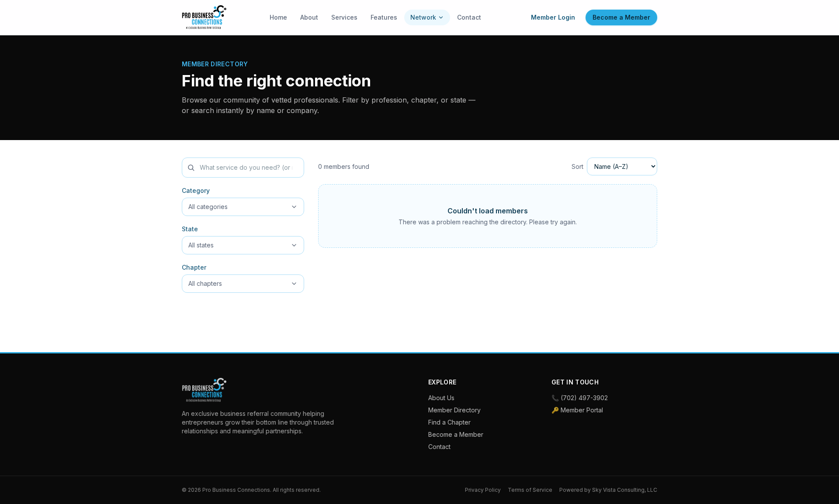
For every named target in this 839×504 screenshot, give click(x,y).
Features (384, 17)
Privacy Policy (483, 490)
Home (278, 17)
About (309, 17)
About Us (441, 397)
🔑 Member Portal (577, 410)
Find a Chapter (449, 422)
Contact (469, 17)
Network (423, 17)
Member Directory (454, 410)
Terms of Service (530, 490)
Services (344, 17)
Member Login (553, 17)
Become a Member (621, 17)
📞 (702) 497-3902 (579, 397)
